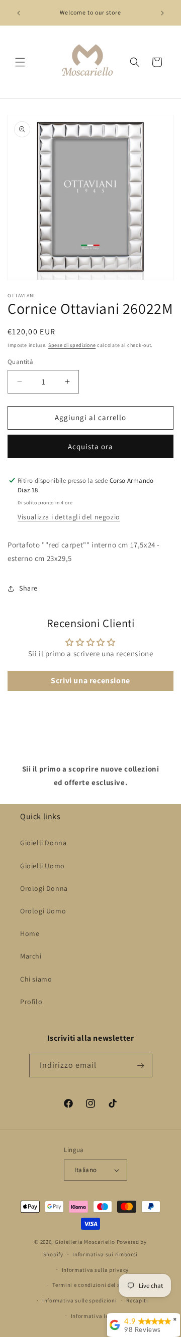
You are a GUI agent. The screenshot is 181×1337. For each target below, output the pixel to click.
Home (29, 933)
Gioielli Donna (43, 842)
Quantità (20, 361)
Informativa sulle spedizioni (79, 1300)
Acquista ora (90, 446)
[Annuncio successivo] (162, 13)
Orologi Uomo (43, 910)
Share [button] (28, 588)
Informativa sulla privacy (95, 1269)
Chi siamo (36, 979)
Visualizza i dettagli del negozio (69, 516)
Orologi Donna (44, 888)
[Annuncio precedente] (19, 13)
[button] (20, 62)
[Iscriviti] (141, 1065)
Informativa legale (95, 1315)
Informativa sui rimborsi (105, 1254)
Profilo (31, 1001)
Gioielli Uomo (42, 865)
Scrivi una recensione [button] (90, 680)
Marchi (31, 956)
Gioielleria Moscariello (85, 1241)
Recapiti (137, 1300)
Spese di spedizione (72, 345)
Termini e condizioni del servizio (95, 1284)
